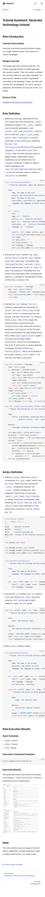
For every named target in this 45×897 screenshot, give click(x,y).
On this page (37, 10)
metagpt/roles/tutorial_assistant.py (17, 102)
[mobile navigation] (41, 3)
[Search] (35, 3)
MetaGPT (10, 3)
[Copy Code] (41, 182)
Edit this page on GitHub (13, 864)
